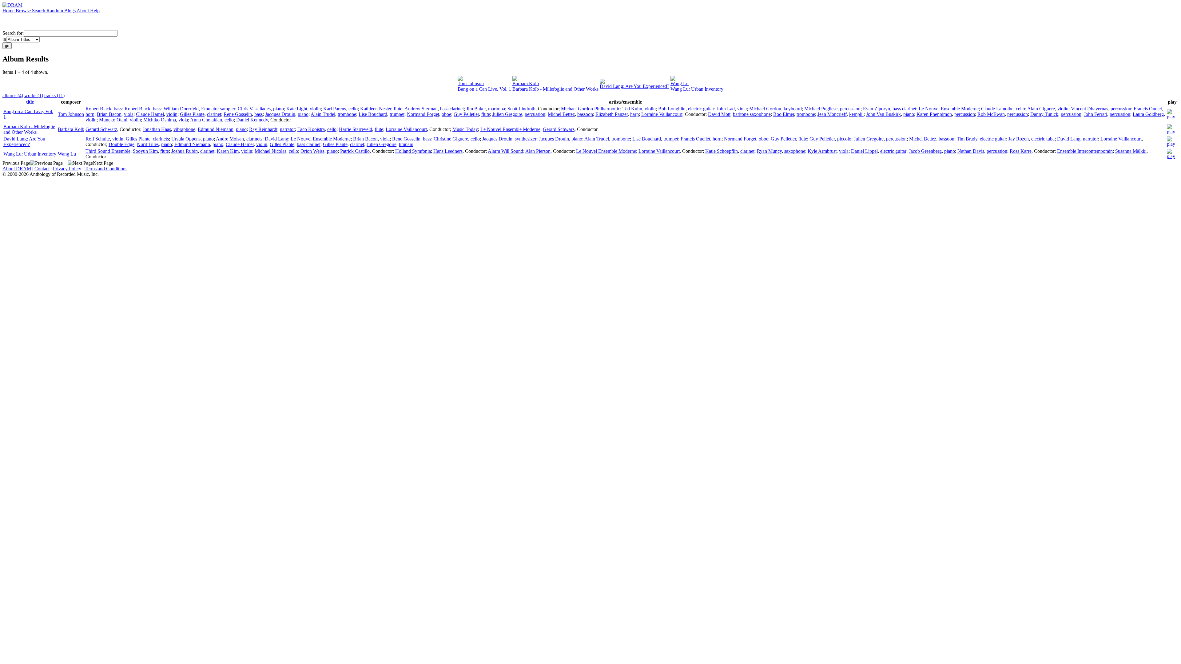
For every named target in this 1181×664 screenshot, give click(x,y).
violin (315, 108)
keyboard (793, 108)
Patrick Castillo (355, 151)
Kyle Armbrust (822, 151)
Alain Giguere (1041, 108)
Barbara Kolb (525, 83)
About (83, 10)
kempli (856, 114)
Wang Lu (679, 83)
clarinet (214, 114)
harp (634, 114)
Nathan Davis (970, 151)
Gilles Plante (192, 114)
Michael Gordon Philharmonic (590, 108)
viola (742, 108)
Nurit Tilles (148, 144)
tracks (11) (54, 95)
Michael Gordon (765, 108)
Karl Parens (334, 108)
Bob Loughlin (672, 108)
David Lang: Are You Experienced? (634, 86)
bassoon (585, 114)
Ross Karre (1021, 151)
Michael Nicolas (270, 151)
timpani (406, 144)
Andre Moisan (230, 138)
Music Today (465, 129)
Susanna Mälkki (1131, 151)
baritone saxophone (752, 114)
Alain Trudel (323, 114)
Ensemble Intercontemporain (1085, 151)
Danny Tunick (1044, 114)
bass (118, 108)
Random (55, 10)
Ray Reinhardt (263, 129)
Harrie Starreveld (355, 129)
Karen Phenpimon (934, 114)
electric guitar (701, 108)
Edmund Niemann (215, 129)
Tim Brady (967, 138)
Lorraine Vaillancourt (661, 114)
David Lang (276, 138)
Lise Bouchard (373, 114)
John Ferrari (1095, 114)
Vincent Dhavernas (1089, 108)
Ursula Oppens (186, 138)
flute (398, 108)
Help (95, 10)
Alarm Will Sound (505, 151)
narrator (287, 129)
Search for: (13, 33)
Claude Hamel (150, 114)
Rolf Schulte (97, 138)
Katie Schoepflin (721, 151)
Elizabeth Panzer (611, 114)
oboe (446, 114)
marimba (496, 108)
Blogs (70, 10)
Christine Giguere (451, 138)
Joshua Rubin (184, 151)
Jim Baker (476, 108)
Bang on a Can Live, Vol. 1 (484, 89)
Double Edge (121, 144)
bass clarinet (452, 108)
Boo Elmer (783, 114)
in (4, 39)
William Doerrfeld (181, 108)
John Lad (726, 108)
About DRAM (16, 168)
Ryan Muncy (769, 151)
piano (278, 108)
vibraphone (184, 129)
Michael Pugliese (820, 108)
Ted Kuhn (632, 108)
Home (9, 10)
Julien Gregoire (507, 114)
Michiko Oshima (159, 119)
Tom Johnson (471, 83)
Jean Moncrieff (832, 114)
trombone (347, 114)
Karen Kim (228, 151)
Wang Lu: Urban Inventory (696, 89)
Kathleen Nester (375, 108)
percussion (850, 108)
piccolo (844, 138)
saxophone (794, 151)
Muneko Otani (113, 119)
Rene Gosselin (238, 114)
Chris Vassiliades (254, 108)
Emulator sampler (218, 108)
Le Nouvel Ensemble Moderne (949, 108)
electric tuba (1043, 138)
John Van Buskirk (883, 114)
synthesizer (525, 138)
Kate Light (296, 108)
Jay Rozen (1018, 138)
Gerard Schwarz (101, 129)
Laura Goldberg (1148, 114)
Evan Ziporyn (876, 108)
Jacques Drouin (280, 114)
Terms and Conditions (106, 168)
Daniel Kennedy (252, 119)
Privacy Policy (67, 168)
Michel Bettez (561, 114)
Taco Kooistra (311, 129)
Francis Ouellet (695, 138)
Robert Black (98, 108)
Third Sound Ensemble (107, 151)
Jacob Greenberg (925, 151)
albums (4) (12, 95)
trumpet (397, 114)
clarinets (161, 138)
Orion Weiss (312, 151)
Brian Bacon (109, 114)
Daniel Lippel (864, 151)
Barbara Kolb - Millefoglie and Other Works (555, 89)
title (30, 102)
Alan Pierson (538, 151)
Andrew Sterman (421, 108)
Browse (24, 10)
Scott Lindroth (521, 108)
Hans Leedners (448, 151)
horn (89, 114)
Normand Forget (423, 114)
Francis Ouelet (1148, 108)
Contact (42, 168)
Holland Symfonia (413, 151)
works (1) (33, 95)
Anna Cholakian (206, 119)
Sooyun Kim (145, 151)
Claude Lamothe (997, 108)
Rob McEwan (991, 114)
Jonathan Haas (157, 129)
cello (353, 108)
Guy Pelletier (466, 114)
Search (39, 10)
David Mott (719, 114)
